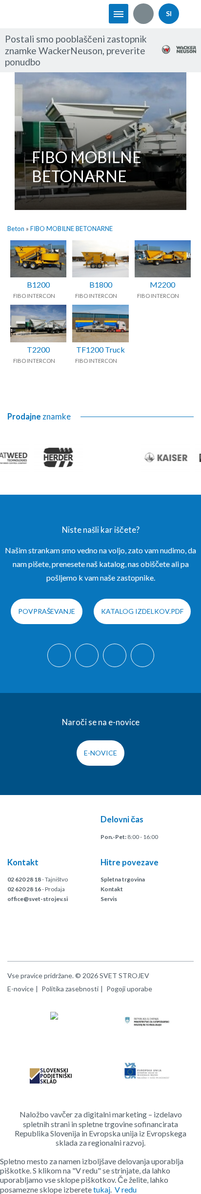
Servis (108, 898)
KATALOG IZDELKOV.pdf (142, 611)
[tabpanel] (100, 141)
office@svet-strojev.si (37, 898)
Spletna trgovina (122, 879)
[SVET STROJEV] (39, 13)
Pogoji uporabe (129, 989)
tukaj (101, 1189)
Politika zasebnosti (70, 989)
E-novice (100, 753)
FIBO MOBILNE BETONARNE (71, 228)
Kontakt (111, 889)
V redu (126, 1189)
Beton (15, 228)
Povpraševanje (46, 611)
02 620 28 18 (24, 879)
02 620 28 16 (24, 889)
